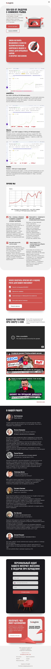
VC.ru (27, 660)
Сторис (28, 658)
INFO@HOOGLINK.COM (25, 654)
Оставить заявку (25, 592)
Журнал (18, 658)
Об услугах (18, 656)
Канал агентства (20, 660)
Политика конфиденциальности (25, 666)
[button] (13, 26)
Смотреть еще (41, 402)
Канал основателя (30, 656)
